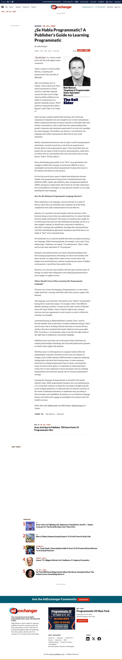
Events (33, 7)
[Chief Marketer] (68, 1)
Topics (11, 7)
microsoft (60, 414)
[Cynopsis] (93, 1)
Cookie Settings (53, 642)
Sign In (116, 7)
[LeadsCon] (101, 1)
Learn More (82, 620)
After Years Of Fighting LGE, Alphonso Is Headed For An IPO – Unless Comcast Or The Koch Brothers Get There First (64, 526)
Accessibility (52, 644)
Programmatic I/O (87, 7)
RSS (65, 640)
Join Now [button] (83, 599)
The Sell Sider (11, 11)
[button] (6, 7)
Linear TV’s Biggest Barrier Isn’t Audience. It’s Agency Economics (62, 560)
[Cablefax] (118, 1)
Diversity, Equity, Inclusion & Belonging (61, 646)
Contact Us (69, 638)
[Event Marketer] (84, 1)
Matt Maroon (50, 414)
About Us (26, 7)
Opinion (18, 7)
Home (2, 11)
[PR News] (76, 1)
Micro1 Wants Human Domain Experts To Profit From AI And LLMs (63, 536)
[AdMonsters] (109, 2)
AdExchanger (42, 46)
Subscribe (110, 7)
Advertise (60, 638)
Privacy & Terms (66, 642)
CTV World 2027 (100, 7)
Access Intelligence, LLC (57, 654)
